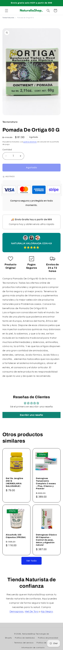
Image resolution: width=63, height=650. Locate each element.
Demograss (17, 611)
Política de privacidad (48, 638)
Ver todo (31, 560)
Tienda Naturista (8, 17)
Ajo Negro (47, 611)
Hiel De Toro (32, 611)
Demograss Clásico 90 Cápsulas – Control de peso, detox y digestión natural (46, 540)
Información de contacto (33, 647)
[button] (6, 10)
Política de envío (44, 643)
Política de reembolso (25, 638)
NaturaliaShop (28, 634)
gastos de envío (30, 142)
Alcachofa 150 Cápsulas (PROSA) (16, 536)
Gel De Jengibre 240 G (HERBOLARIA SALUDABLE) (14, 482)
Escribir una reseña (31, 415)
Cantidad (7, 150)
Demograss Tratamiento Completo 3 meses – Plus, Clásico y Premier (46, 483)
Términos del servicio (23, 643)
